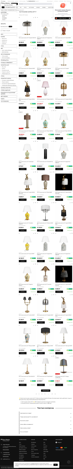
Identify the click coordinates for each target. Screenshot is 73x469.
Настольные (31, 7)
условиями (33, 463)
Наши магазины (49, 1)
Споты (25, 7)
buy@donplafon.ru (6, 459)
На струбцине (4, 18)
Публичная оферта (60, 449)
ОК (55, 464)
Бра (20, 7)
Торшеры (44, 7)
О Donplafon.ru (22, 439)
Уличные (38, 7)
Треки (16, 7)
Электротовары (51, 7)
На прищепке (4, 17)
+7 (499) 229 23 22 (31, 1)
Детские (3, 16)
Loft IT (10, 26)
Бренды (45, 439)
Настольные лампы (4, 13)
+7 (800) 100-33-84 (6, 454)
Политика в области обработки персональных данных (10, 467)
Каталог (33, 439)
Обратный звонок (6, 456)
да (3, 7)
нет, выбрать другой (10, 7)
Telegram (59, 442)
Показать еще (46, 390)
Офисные (3, 19)
